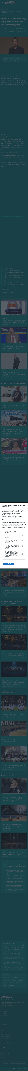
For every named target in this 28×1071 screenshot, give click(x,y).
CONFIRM (8, 563)
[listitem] (14, 532)
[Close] (25, 505)
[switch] (22, 535)
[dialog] (14, 536)
